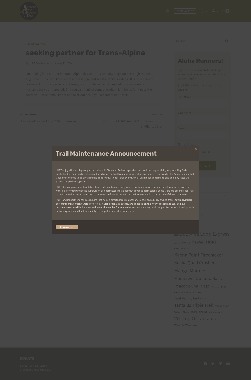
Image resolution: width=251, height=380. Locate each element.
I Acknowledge (67, 226)
